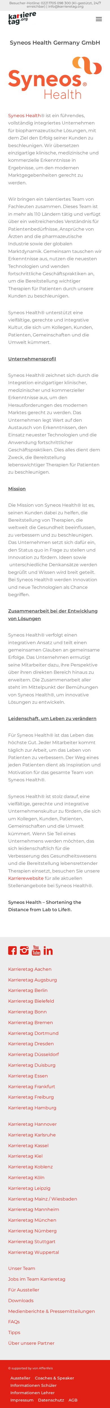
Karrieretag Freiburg (31, 1097)
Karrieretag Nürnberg (32, 1231)
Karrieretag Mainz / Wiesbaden (42, 1199)
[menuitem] (99, 14)
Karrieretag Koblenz (30, 1166)
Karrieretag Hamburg (32, 1107)
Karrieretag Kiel (25, 1156)
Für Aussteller (23, 1290)
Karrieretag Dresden (31, 1043)
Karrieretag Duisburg (32, 1065)
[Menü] (99, 19)
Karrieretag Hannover (32, 1124)
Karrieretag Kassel (28, 1145)
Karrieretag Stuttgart (32, 1241)
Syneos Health (24, 115)
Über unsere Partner (31, 1343)
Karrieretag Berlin (28, 990)
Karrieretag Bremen (30, 1022)
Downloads (21, 1300)
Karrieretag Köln (26, 1177)
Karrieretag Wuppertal (33, 1252)
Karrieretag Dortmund (33, 1033)
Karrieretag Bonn (27, 1012)
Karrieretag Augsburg (32, 980)
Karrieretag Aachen (30, 969)
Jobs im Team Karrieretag (36, 1279)
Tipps (14, 1332)
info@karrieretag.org (65, 6)
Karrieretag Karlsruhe (32, 1135)
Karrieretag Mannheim (33, 1209)
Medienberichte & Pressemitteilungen (51, 1311)
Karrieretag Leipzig (29, 1188)
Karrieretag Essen (28, 1076)
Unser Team (21, 1268)
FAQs (14, 1321)
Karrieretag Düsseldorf (33, 1054)
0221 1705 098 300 (56, 3)
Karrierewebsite (26, 878)
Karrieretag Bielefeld (31, 1001)
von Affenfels (42, 1368)
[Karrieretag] (45, 21)
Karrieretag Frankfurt (31, 1086)
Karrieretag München (32, 1220)
